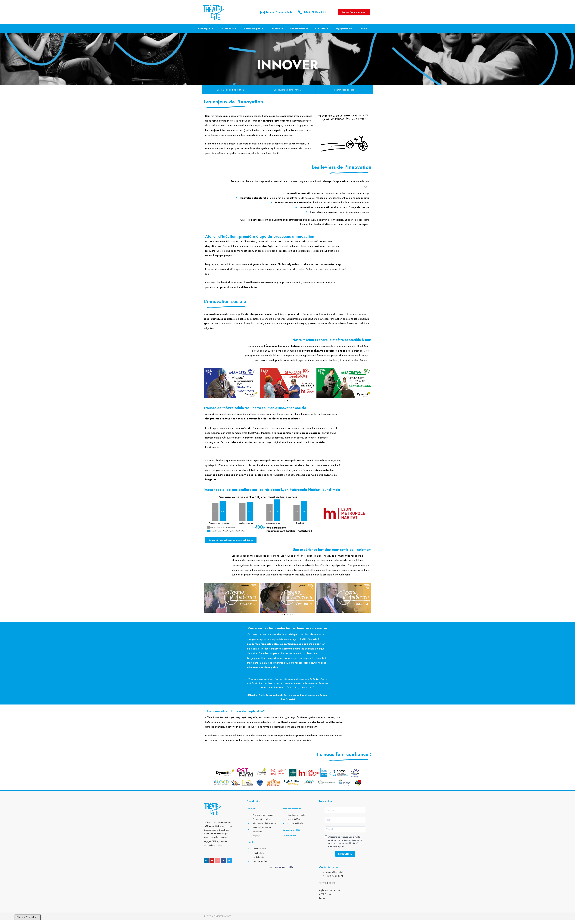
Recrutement (289, 835)
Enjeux (251, 808)
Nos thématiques (252, 28)
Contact (363, 28)
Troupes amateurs (292, 808)
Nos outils (275, 28)
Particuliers (320, 28)
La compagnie (203, 28)
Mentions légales (277, 867)
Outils (251, 842)
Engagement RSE (344, 28)
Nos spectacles (297, 28)
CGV (291, 867)
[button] (206, 383)
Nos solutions (227, 28)
